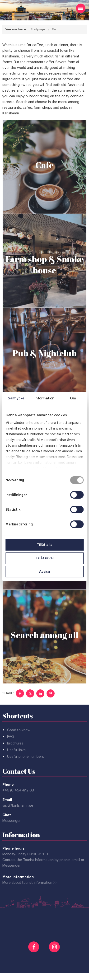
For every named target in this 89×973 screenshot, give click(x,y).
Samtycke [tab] (16, 398)
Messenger (11, 820)
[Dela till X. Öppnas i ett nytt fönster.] (30, 693)
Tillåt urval (45, 558)
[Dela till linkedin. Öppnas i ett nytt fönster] (40, 693)
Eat (54, 29)
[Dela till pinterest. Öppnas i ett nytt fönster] (51, 693)
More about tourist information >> (29, 882)
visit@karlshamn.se (17, 805)
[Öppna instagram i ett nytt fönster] (55, 950)
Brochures (15, 743)
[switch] (77, 495)
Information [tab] (44, 398)
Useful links (16, 750)
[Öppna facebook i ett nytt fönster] (34, 946)
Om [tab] (73, 398)
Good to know (18, 730)
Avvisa (44, 571)
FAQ (10, 736)
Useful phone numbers (25, 756)
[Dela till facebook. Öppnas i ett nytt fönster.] (20, 693)
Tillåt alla (44, 545)
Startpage (37, 29)
